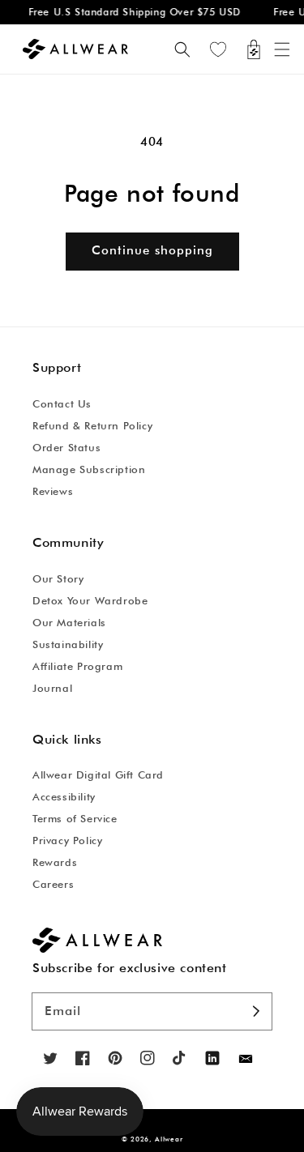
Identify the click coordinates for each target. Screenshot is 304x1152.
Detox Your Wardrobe (90, 600)
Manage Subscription (88, 469)
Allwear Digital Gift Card (98, 774)
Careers (53, 883)
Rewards (54, 861)
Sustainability (67, 644)
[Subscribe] (256, 1011)
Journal (52, 687)
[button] (282, 49)
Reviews (52, 490)
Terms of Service (75, 818)
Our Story (57, 578)
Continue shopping (152, 250)
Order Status (66, 447)
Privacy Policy (67, 840)
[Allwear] (246, 1059)
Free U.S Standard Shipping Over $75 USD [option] (132, 12)
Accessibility (64, 796)
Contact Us (62, 403)
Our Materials (69, 622)
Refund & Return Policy (92, 425)
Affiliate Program (77, 665)
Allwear (168, 1139)
